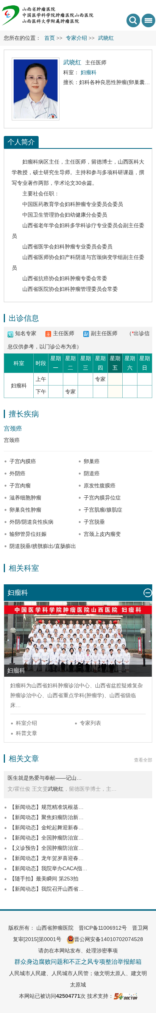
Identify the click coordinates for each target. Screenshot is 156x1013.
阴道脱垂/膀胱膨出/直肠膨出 (42, 546)
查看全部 (143, 760)
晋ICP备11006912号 (103, 928)
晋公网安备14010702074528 (108, 939)
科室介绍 (26, 723)
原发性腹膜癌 (99, 485)
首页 (49, 38)
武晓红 (56, 789)
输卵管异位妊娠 (28, 534)
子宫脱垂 (94, 522)
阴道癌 (92, 473)
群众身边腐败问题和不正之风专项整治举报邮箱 (78, 961)
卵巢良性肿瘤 (25, 510)
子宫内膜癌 (22, 461)
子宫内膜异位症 (102, 498)
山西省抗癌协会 (40, 278)
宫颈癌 (13, 428)
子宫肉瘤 (20, 485)
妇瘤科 (30, 162)
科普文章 (26, 733)
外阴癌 (17, 473)
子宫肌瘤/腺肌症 (103, 510)
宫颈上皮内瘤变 (102, 534)
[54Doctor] (125, 996)
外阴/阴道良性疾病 (31, 522)
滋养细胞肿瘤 (25, 498)
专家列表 (90, 723)
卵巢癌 (92, 461)
